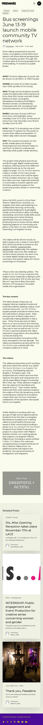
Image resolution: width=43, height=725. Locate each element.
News (16, 11)
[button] (39, 3)
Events (6, 11)
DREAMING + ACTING (21, 483)
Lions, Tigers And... (12, 686)
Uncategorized (16, 598)
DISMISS (9, 517)
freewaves (10, 46)
